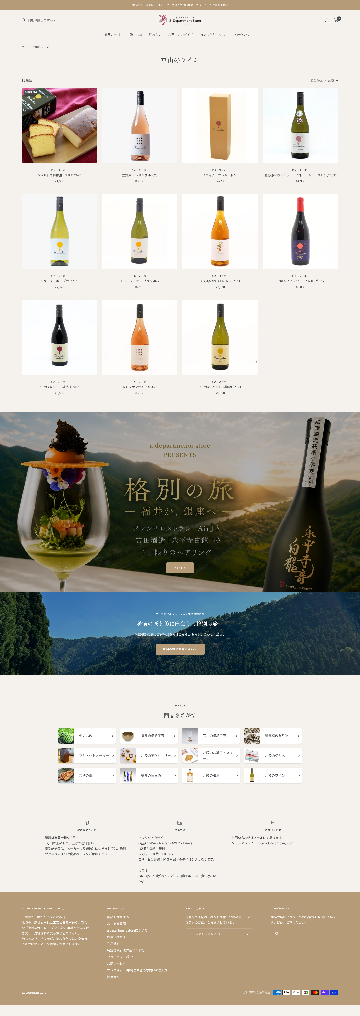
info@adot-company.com (275, 843)
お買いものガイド (180, 34)
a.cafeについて (245, 34)
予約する (180, 568)
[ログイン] (327, 20)
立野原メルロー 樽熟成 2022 (59, 387)
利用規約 (113, 943)
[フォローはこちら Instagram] (276, 934)
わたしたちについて (214, 34)
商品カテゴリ (113, 34)
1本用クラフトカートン (220, 175)
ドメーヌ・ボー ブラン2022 (140, 281)
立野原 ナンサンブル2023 (140, 175)
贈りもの (136, 34)
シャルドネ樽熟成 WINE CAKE (59, 175)
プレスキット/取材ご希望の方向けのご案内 (137, 970)
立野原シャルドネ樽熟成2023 (220, 387)
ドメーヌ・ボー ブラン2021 (59, 281)
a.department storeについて (127, 930)
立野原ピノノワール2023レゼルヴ (300, 281)
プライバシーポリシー (122, 957)
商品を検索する (118, 917)
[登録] (247, 933)
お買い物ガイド (118, 937)
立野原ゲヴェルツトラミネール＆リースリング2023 (301, 175)
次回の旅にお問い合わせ (180, 649)
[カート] (336, 20)
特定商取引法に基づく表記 (126, 950)
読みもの (155, 34)
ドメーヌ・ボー (59, 170)
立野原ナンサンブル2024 (139, 387)
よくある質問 (116, 923)
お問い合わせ (116, 963)
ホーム (26, 47)
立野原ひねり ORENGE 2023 (220, 281)
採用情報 (113, 977)
